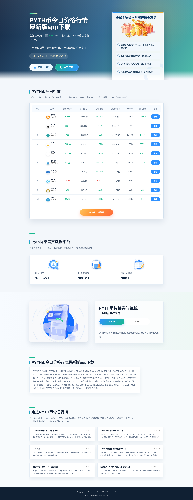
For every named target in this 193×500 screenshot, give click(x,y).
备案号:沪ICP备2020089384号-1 (96, 495)
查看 (155, 117)
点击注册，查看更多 (96, 212)
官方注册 (68, 67)
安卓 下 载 (43, 67)
